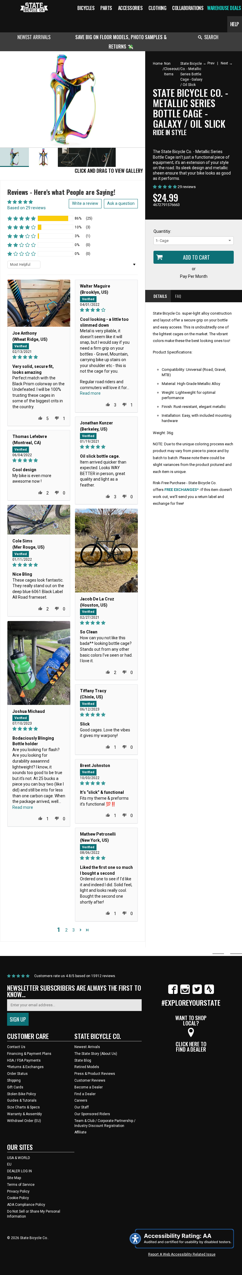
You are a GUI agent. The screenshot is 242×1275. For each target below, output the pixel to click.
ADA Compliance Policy (26, 1205)
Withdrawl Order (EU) (24, 1121)
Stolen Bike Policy (21, 1094)
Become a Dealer (88, 1087)
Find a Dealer (85, 1094)
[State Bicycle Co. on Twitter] (197, 993)
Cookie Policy (18, 1198)
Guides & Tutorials (22, 1100)
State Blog (82, 1060)
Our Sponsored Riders (92, 1114)
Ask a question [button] (121, 203)
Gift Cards (15, 1087)
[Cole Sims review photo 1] (38, 519)
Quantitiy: (162, 231)
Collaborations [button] (187, 7)
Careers (80, 1100)
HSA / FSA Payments (24, 1060)
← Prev (209, 63)
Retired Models (86, 1067)
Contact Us (16, 1047)
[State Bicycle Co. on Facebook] (173, 993)
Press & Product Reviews (94, 1074)
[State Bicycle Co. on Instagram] (185, 993)
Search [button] (211, 37)
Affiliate (80, 1132)
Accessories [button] (130, 7)
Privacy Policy (18, 1191)
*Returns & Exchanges (25, 1067)
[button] (21, 218)
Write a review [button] (85, 203)
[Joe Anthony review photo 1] (38, 303)
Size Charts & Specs (23, 1107)
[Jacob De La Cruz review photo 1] (106, 550)
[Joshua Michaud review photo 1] (38, 663)
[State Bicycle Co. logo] (34, 7)
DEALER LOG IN (19, 1171)
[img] (38, 357)
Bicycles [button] (85, 7)
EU (9, 1164)
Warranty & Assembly (24, 1114)
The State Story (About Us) (95, 1054)
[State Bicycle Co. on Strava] (209, 993)
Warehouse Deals (224, 8)
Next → (227, 63)
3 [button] (73, 930)
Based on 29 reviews (26, 207)
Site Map (14, 1178)
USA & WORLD (18, 1158)
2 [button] (66, 930)
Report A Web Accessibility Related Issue (181, 1254)
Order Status (17, 1074)
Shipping (14, 1080)
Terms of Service (21, 1185)
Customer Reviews (89, 1080)
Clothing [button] (157, 7)
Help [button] (234, 24)
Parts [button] (106, 7)
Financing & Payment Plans (29, 1054)
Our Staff (81, 1107)
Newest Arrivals (33, 37)
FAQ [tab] (178, 296)
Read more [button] (90, 393)
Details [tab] (160, 296)
